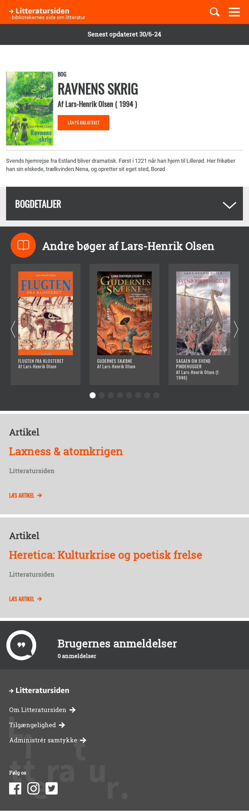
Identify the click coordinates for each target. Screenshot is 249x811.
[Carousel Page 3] (111, 395)
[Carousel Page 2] (102, 395)
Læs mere (38, 373)
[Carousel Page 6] (138, 395)
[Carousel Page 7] (147, 395)
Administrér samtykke (43, 740)
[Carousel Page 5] (129, 395)
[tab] (124, 203)
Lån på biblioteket (84, 122)
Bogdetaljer (38, 203)
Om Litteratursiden (38, 710)
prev (13, 329)
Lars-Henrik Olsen (89, 103)
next (236, 329)
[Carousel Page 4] (120, 395)
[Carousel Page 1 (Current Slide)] (93, 395)
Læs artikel (21, 495)
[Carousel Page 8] (156, 395)
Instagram (33, 788)
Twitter (52, 788)
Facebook (15, 788)
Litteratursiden (32, 471)
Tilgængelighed (32, 725)
